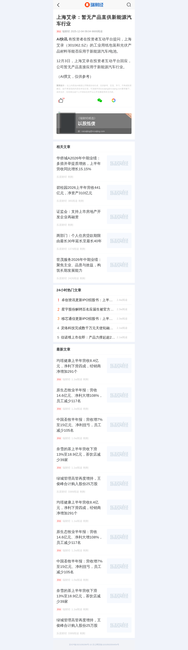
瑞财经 (66, 31)
